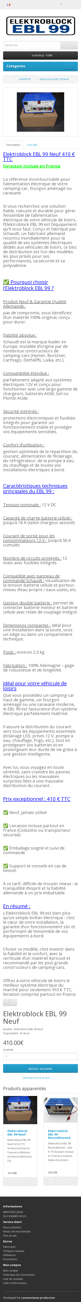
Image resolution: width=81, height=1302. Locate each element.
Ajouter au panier (40, 1068)
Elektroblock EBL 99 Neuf (54, 79)
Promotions (10, 1259)
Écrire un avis (42, 1078)
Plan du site (10, 1235)
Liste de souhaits (13, 1279)
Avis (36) (32, 145)
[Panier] (70, 4)
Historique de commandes (19, 1275)
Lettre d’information (15, 1283)
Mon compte (10, 1270)
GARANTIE (25, 79)
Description (13, 145)
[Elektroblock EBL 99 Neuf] (40, 112)
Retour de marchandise (17, 1231)
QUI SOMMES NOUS (14, 1216)
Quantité (8, 1049)
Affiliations (9, 1255)
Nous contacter (12, 1227)
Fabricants (9, 1247)
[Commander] (75, 4)
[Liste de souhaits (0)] (65, 4)
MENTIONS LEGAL (13, 1212)
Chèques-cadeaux (13, 1251)
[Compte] (59, 4)
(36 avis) (27, 1078)
